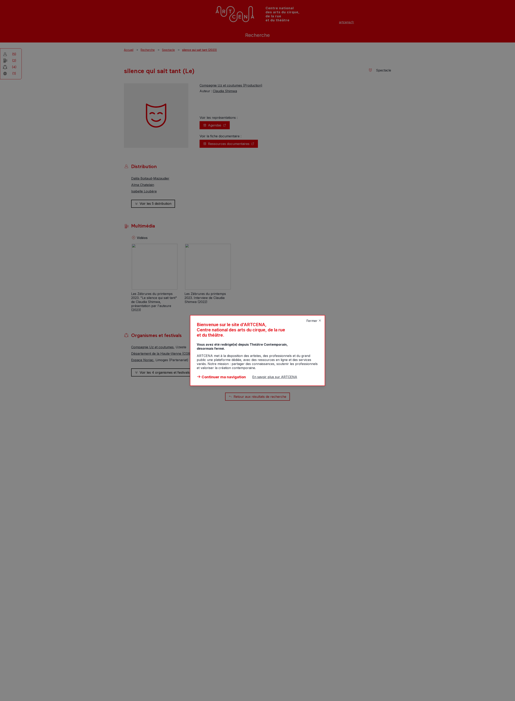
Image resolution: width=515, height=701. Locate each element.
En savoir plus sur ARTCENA (274, 377)
